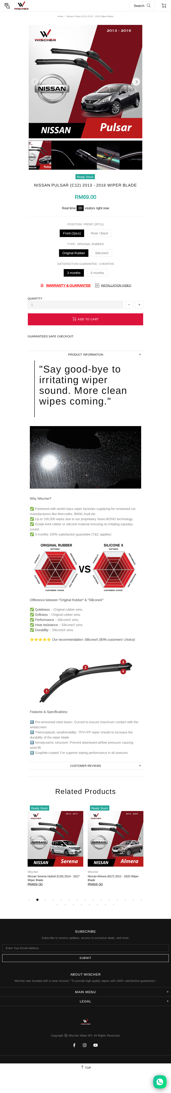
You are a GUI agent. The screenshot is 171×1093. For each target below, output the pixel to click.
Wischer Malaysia (21, 6)
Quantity (35, 298)
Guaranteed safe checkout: (51, 336)
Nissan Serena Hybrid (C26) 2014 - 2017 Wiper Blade (53, 878)
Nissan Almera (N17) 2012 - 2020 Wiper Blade (113, 878)
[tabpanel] (55, 850)
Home (60, 16)
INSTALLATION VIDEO (116, 285)
